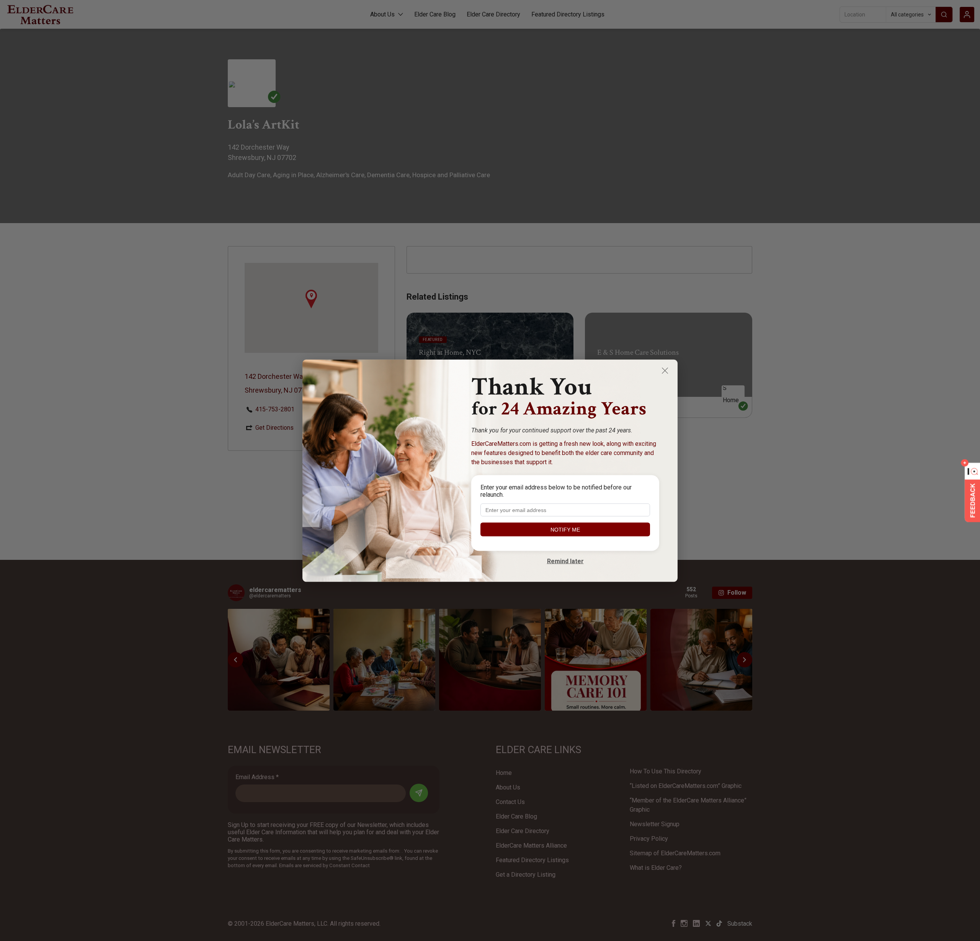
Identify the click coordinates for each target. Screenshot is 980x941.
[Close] (665, 370)
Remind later (565, 560)
